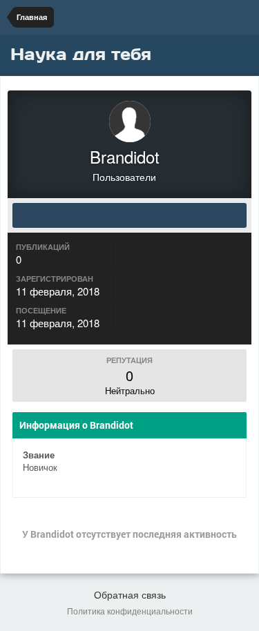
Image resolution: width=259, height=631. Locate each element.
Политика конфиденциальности (130, 611)
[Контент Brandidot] (129, 215)
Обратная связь (130, 594)
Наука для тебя (80, 54)
